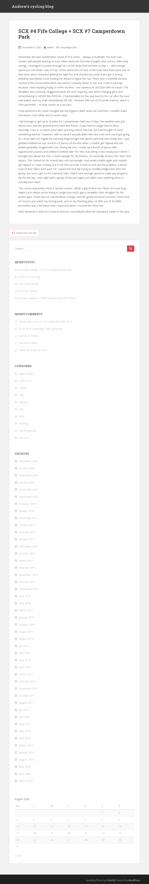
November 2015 (28, 575)
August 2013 (26, 631)
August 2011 (26, 702)
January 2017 (26, 539)
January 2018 (26, 511)
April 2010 (25, 738)
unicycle (24, 437)
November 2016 (28, 546)
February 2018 (27, 503)
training (23, 423)
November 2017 (28, 518)
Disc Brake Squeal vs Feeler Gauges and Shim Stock (45, 298)
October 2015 (27, 582)
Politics (35, 336)
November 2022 (28, 489)
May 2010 (25, 731)
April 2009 (25, 773)
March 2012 (26, 674)
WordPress (134, 880)
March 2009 (26, 781)
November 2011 (28, 688)
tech (21, 416)
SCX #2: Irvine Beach (27, 284)
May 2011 (25, 724)
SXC (21, 409)
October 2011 (27, 695)
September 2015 (28, 589)
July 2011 (24, 709)
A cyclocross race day (27, 277)
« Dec (18, 855)
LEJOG (23, 388)
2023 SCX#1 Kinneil (26, 291)
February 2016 (27, 567)
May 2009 (25, 766)
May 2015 (25, 603)
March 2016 (26, 560)
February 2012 (27, 681)
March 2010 (26, 745)
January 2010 (26, 752)
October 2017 (27, 525)
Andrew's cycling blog (33, 6)
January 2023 (26, 482)
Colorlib (111, 880)
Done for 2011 (39, 350)
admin (50, 47)
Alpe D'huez (26, 373)
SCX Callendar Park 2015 (57, 321)
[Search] (130, 249)
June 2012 (25, 653)
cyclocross (25, 381)
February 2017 (27, 532)
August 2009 (26, 759)
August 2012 (26, 638)
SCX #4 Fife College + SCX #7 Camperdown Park (43, 269)
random (24, 402)
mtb (21, 395)
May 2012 (25, 660)
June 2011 (25, 717)
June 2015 (25, 596)
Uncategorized (69, 47)
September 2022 (28, 496)
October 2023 (27, 468)
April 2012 (25, 667)
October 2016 (27, 553)
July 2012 (24, 646)
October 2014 (27, 624)
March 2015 (26, 610)
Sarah (22, 350)
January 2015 (26, 617)
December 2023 (28, 461)
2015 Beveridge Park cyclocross (44, 328)
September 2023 (28, 475)
